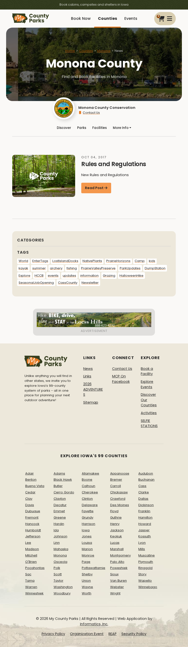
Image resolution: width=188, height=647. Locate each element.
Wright (115, 593)
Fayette (88, 511)
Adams (59, 473)
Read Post (94, 187)
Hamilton (145, 517)
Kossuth (144, 536)
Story (142, 574)
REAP (112, 633)
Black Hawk (63, 479)
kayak (23, 268)
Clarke (143, 492)
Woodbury (62, 593)
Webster (117, 587)
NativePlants (92, 261)
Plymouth (145, 561)
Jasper (144, 530)
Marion (87, 549)
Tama (30, 580)
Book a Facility (147, 371)
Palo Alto (117, 561)
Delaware (90, 505)
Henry (114, 524)
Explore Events (147, 384)
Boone (87, 479)
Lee (28, 542)
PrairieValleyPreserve (98, 268)
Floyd (114, 511)
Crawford (117, 498)
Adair (29, 473)
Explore (24, 275)
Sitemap (90, 402)
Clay (28, 498)
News (88, 368)
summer (39, 268)
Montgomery (120, 555)
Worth (86, 593)
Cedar (30, 492)
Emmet (59, 511)
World (23, 261)
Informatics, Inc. (94, 624)
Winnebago (147, 587)
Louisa (87, 542)
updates (69, 275)
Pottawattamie (93, 568)
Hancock (32, 524)
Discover (64, 127)
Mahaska (61, 549)
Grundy (87, 517)
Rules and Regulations (113, 164)
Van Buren (118, 580)
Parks (81, 127)
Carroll (115, 486)
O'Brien (31, 561)
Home (70, 51)
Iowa (86, 530)
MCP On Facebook (121, 379)
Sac (28, 574)
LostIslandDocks (65, 261)
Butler (58, 486)
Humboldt (33, 530)
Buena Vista (34, 486)
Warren (31, 587)
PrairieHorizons (118, 261)
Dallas (143, 498)
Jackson (117, 530)
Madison (32, 549)
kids (152, 261)
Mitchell (31, 555)
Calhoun (88, 486)
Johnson (60, 536)
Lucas (114, 542)
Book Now (81, 18)
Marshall (117, 549)
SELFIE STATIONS (149, 423)
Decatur (60, 505)
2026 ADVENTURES (93, 389)
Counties (107, 18)
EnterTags (40, 261)
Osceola (60, 561)
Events (130, 18)
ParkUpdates (130, 268)
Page (86, 561)
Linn (57, 542)
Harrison (88, 524)
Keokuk (116, 536)
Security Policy (133, 633)
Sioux (114, 574)
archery (56, 268)
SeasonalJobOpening (36, 282)
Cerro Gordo (64, 492)
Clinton (87, 498)
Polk (57, 568)
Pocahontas (35, 568)
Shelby (87, 574)
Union (86, 580)
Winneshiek (34, 593)
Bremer (116, 479)
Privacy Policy (53, 633)
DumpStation (155, 268)
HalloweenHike (131, 275)
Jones (87, 536)
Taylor (58, 580)
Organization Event (87, 633)
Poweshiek (119, 568)
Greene (60, 517)
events (53, 275)
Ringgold (145, 568)
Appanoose (119, 473)
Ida (56, 530)
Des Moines (119, 505)
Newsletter (90, 282)
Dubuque (32, 511)
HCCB (39, 275)
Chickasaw (119, 492)
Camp (140, 261)
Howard (144, 524)
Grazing (109, 275)
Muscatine (146, 555)
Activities (149, 412)
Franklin (144, 511)
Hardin (59, 524)
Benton (30, 479)
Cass (142, 486)
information (89, 275)
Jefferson (32, 536)
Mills (141, 549)
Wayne (87, 587)
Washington (63, 587)
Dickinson (146, 505)
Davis (29, 505)
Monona (103, 51)
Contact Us (91, 113)
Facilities (99, 127)
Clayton (60, 498)
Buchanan (146, 479)
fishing (72, 268)
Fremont (31, 517)
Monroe (88, 555)
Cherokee (90, 492)
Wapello (145, 580)
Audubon (145, 473)
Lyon (142, 542)
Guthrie (116, 517)
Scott (58, 574)
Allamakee (90, 473)
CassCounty (67, 282)
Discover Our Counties (149, 400)
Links (87, 376)
